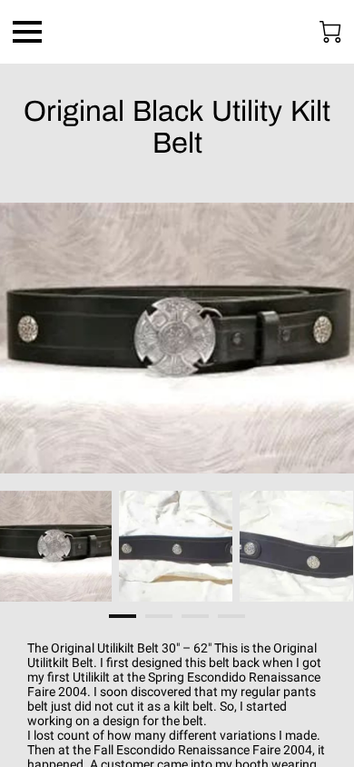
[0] (330, 32)
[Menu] (27, 32)
